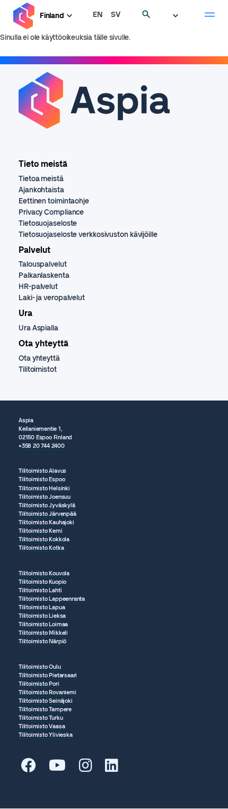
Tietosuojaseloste (48, 223)
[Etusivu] (23, 16)
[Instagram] (85, 768)
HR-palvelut (38, 286)
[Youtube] (57, 768)
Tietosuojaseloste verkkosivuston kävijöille (88, 234)
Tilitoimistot (38, 369)
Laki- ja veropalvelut (52, 297)
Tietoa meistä (41, 178)
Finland (52, 15)
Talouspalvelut (43, 264)
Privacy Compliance (51, 212)
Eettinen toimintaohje (54, 201)
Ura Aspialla (38, 328)
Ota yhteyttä (39, 358)
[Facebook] (28, 768)
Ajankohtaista (41, 189)
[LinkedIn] (111, 768)
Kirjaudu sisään (178, 16)
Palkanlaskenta (44, 275)
